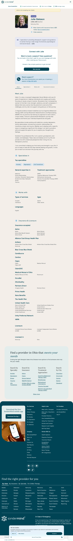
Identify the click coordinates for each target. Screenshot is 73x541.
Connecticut (5, 504)
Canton (58, 378)
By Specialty (22, 483)
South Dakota (53, 504)
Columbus (59, 373)
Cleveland (59, 383)
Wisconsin (64, 498)
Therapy (29, 409)
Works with (36, 87)
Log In (58, 414)
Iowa (15, 498)
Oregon (51, 493)
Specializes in (27, 87)
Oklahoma (52, 490)
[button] (13, 416)
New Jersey (40, 501)
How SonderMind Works (48, 418)
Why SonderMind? (32, 434)
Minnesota (28, 504)
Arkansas (4, 493)
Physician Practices (47, 437)
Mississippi (28, 509)
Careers (29, 447)
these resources (67, 523)
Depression (13, 376)
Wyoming (64, 504)
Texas (51, 509)
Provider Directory (46, 416)
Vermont (63, 493)
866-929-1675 (32, 81)
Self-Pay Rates (46, 428)
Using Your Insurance (47, 421)
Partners (29, 455)
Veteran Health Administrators (46, 447)
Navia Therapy (45, 450)
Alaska (4, 487)
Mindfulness (41, 380)
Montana (40, 487)
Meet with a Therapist (48, 409)
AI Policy (29, 450)
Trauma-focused (43, 386)
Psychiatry (30, 414)
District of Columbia (5, 507)
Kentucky (28, 487)
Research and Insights (48, 426)
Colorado (4, 501)
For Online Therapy (34, 483)
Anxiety (12, 373)
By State (5, 483)
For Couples (30, 422)
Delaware (16, 487)
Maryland (28, 495)
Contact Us (30, 442)
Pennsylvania (53, 495)
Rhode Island (53, 498)
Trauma (12, 381)
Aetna (24, 373)
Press (28, 452)
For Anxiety (30, 417)
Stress (12, 378)
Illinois (16, 504)
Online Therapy (31, 412)
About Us (29, 437)
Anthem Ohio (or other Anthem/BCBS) (28, 384)
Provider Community (62, 409)
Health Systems (46, 434)
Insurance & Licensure (48, 87)
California (5, 498)
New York (40, 509)
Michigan (28, 501)
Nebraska (40, 495)
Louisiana (28, 490)
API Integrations (46, 452)
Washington (64, 495)
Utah (62, 487)
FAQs (28, 440)
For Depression (31, 419)
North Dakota (41, 493)
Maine (27, 498)
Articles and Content (47, 423)
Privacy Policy (8, 537)
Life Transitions (13, 384)
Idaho (15, 501)
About (18, 87)
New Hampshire (42, 498)
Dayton (58, 381)
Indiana (16, 506)
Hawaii (16, 495)
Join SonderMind (61, 412)
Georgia (16, 493)
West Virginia (65, 501)
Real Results (30, 445)
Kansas (16, 509)
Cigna (24, 376)
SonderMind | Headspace (45, 443)
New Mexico (41, 504)
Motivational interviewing (42, 383)
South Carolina (53, 501)
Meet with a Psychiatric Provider (48, 412)
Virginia (63, 490)
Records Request (31, 457)
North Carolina (41, 490)
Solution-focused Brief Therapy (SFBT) (45, 389)
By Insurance (13, 483)
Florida (16, 490)
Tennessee (52, 506)
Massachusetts (30, 493)
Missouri (28, 506)
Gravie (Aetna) (26, 378)
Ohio (50, 487)
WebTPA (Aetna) (26, 381)
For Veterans (30, 424)
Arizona (4, 495)
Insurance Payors (46, 440)
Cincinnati (59, 376)
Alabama (4, 490)
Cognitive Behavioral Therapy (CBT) (44, 376)
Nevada (39, 506)
